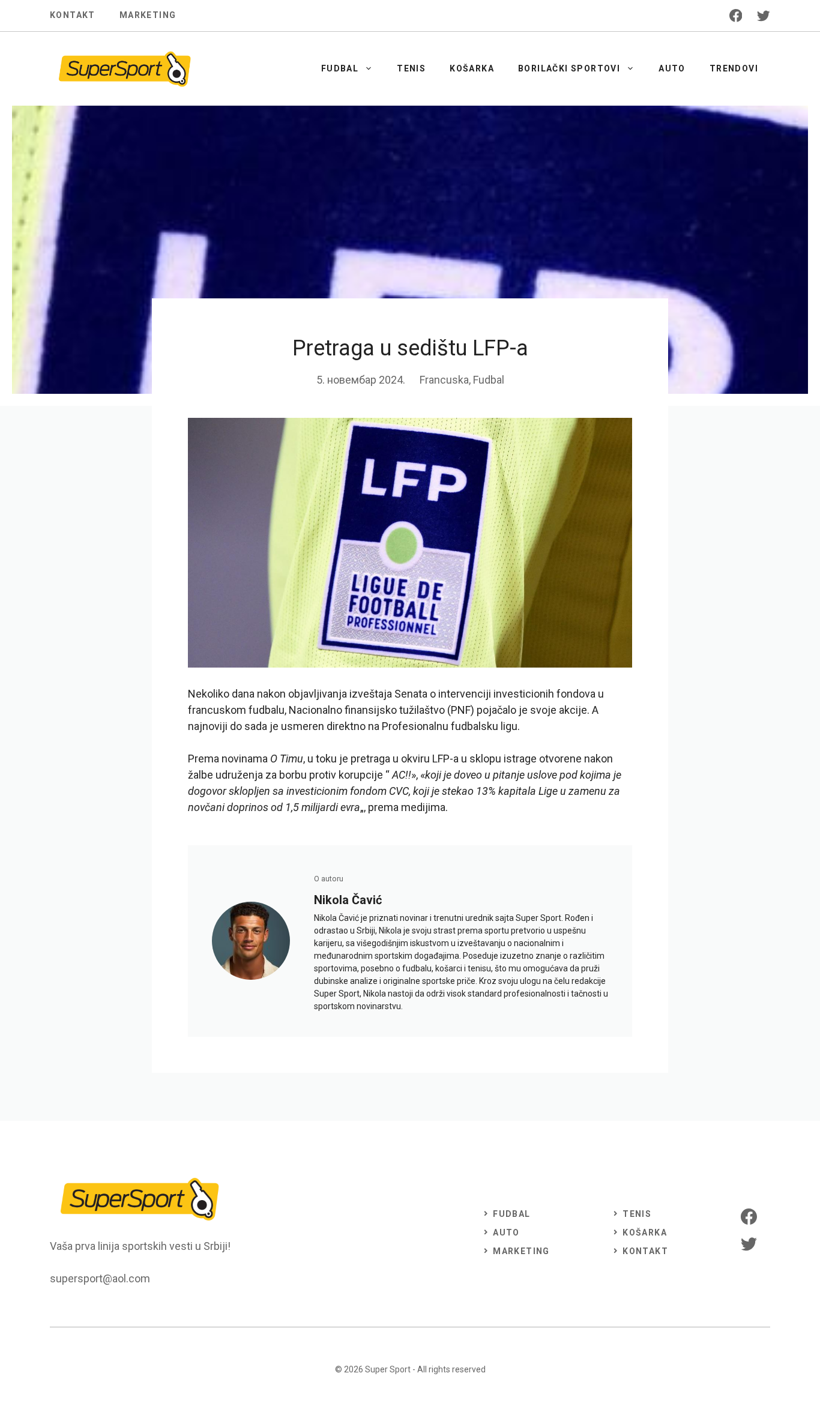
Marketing (147, 15)
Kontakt (72, 15)
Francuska (444, 379)
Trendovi (734, 68)
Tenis (411, 68)
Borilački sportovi (569, 68)
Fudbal (339, 68)
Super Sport (388, 1369)
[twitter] (763, 15)
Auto (672, 68)
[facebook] (736, 15)
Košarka (472, 68)
